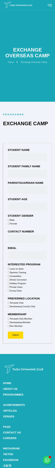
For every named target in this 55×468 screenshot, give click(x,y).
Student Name (19, 149)
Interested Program (24, 264)
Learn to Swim (17, 269)
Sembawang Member (20, 322)
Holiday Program (18, 283)
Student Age (17, 199)
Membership (17, 314)
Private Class (16, 287)
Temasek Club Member (21, 319)
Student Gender (20, 215)
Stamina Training (18, 272)
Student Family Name (24, 166)
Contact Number (21, 231)
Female (13, 224)
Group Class (16, 291)
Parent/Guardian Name (25, 182)
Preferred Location (24, 298)
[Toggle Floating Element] (47, 460)
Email (12, 248)
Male (12, 220)
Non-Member (16, 326)
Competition (15, 276)
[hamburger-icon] (49, 5)
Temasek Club (17, 303)
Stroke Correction (18, 280)
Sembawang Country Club (22, 306)
